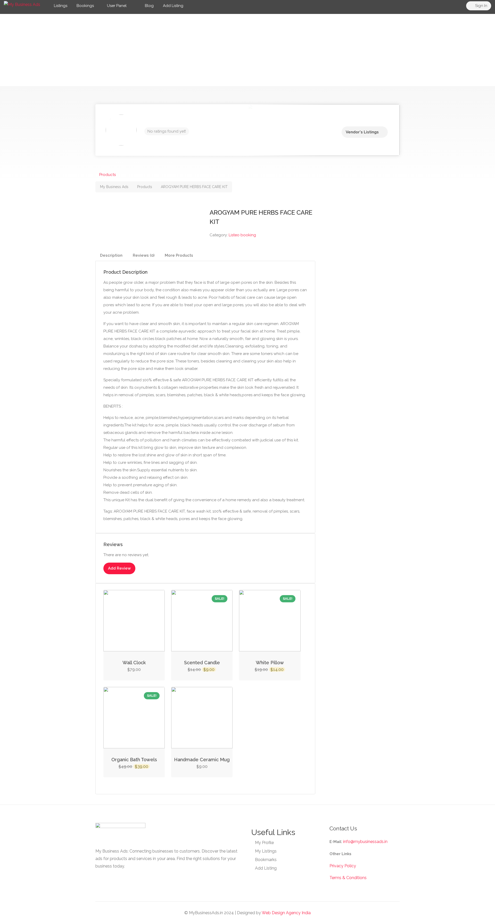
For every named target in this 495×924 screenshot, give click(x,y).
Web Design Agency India (286, 912)
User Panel (117, 5)
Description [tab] (111, 255)
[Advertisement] (247, 50)
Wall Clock (134, 662)
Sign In (480, 5)
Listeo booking (242, 235)
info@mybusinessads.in (365, 841)
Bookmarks (266, 859)
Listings (60, 5)
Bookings (85, 5)
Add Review (119, 568)
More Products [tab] (179, 255)
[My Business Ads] (22, 4)
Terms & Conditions (348, 877)
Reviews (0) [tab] (143, 255)
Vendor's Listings (362, 132)
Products (107, 174)
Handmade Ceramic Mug (202, 759)
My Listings (266, 851)
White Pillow (270, 662)
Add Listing (173, 5)
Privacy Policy (342, 865)
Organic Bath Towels (134, 759)
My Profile (264, 842)
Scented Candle (202, 662)
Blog (149, 5)
